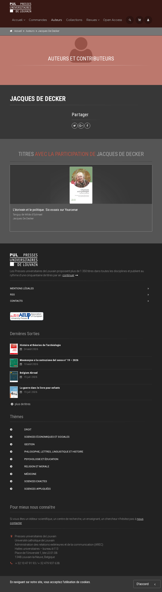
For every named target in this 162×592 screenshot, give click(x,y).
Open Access (112, 20)
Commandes (38, 20)
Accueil (17, 20)
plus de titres (22, 404)
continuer (68, 275)
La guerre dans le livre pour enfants (40, 387)
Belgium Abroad (29, 372)
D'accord (143, 584)
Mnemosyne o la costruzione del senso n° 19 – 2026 (49, 360)
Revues (92, 20)
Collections (74, 20)
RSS (12, 294)
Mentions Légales (22, 288)
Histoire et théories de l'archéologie (40, 345)
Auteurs (56, 20)
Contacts (16, 300)
